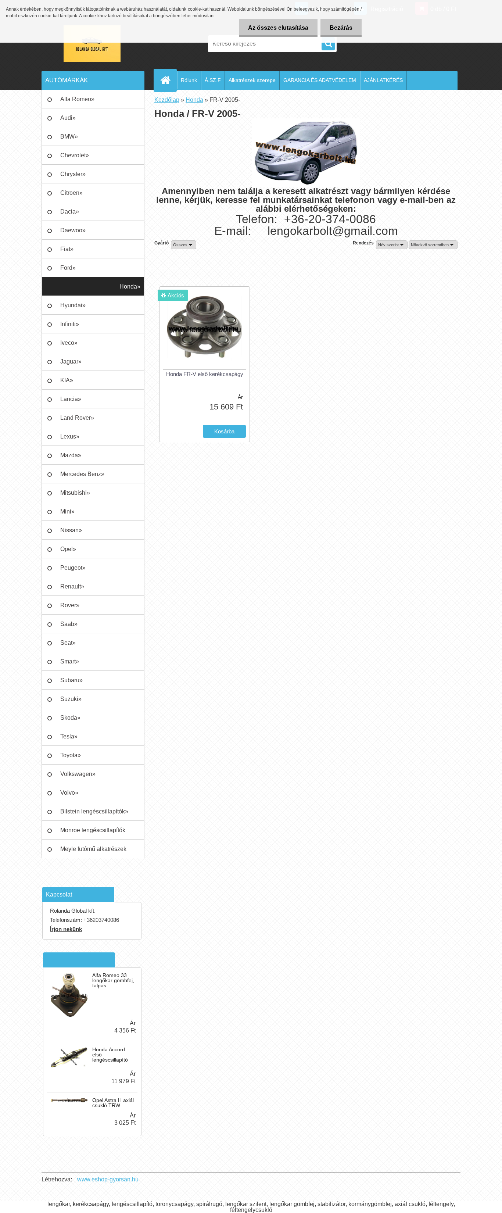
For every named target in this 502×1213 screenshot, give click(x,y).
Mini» (67, 511)
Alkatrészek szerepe (252, 80)
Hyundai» (73, 305)
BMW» (69, 136)
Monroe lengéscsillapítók (92, 830)
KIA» (66, 380)
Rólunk (189, 80)
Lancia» (70, 399)
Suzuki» (71, 699)
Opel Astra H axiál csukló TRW (113, 1103)
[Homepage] (168, 80)
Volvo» (69, 793)
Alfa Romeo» (77, 99)
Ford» (68, 268)
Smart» (69, 661)
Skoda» (70, 718)
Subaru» (71, 680)
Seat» (68, 643)
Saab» (69, 624)
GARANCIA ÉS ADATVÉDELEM (319, 80)
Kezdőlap (166, 100)
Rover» (69, 605)
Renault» (72, 586)
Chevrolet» (74, 155)
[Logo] (92, 43)
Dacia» (69, 211)
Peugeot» (73, 568)
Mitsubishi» (75, 493)
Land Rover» (77, 418)
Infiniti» (69, 324)
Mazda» (70, 455)
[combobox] (392, 244)
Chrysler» (73, 174)
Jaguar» (71, 361)
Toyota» (70, 755)
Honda (194, 100)
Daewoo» (73, 230)
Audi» (68, 118)
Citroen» (71, 193)
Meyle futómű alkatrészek (93, 849)
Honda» (129, 286)
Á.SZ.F (213, 80)
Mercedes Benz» (82, 474)
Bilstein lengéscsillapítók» (94, 811)
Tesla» (69, 736)
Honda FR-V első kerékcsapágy (204, 374)
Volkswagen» (78, 774)
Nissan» (71, 530)
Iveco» (69, 343)
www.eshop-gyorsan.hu (108, 1179)
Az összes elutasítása (278, 28)
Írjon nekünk (66, 929)
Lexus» (69, 436)
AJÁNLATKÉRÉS (383, 80)
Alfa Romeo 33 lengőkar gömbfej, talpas (113, 980)
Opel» (68, 549)
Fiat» (66, 249)
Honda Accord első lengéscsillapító (110, 1054)
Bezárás (341, 28)
